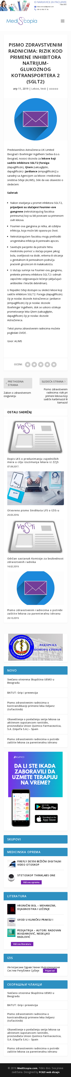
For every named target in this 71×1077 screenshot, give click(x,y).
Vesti (43, 88)
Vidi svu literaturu (22, 944)
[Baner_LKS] (35, 659)
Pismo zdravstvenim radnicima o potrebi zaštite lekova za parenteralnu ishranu (35, 611)
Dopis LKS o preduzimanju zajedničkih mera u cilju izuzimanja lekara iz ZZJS (33, 460)
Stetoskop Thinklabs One (36, 875)
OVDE (22, 333)
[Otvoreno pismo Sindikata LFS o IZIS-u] (35, 488)
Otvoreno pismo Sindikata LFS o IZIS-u (33, 510)
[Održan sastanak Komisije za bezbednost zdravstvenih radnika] (35, 537)
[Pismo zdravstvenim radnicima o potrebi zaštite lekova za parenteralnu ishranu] (35, 588)
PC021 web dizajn (49, 1072)
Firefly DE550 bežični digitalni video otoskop (39, 863)
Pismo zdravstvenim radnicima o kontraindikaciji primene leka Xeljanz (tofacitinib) (31, 706)
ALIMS (18, 341)
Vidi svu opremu (31, 882)
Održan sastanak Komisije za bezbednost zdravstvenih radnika (35, 560)
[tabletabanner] (35, 828)
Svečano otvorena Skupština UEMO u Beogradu (30, 681)
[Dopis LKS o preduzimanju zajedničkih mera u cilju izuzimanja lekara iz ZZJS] (35, 437)
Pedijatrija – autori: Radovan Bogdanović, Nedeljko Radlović (39, 934)
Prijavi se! (50, 970)
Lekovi (35, 88)
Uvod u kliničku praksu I (35, 919)
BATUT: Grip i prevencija (22, 692)
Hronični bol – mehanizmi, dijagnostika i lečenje (36, 907)
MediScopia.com (27, 1068)
